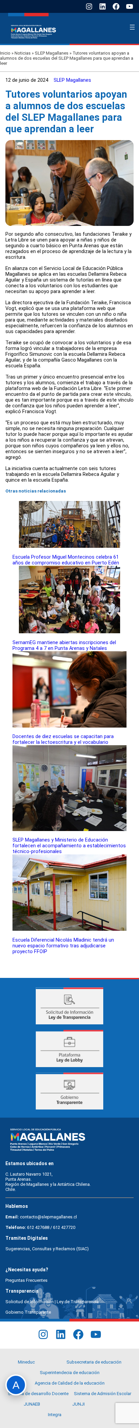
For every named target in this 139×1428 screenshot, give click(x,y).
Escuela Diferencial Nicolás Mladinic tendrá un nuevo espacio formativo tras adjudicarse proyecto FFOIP (63, 945)
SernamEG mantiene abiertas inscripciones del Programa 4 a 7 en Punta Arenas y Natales (64, 645)
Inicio (5, 53)
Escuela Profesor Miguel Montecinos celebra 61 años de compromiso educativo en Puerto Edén (65, 560)
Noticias (23, 53)
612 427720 (64, 1227)
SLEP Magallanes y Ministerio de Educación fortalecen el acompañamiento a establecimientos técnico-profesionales (69, 845)
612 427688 (38, 1227)
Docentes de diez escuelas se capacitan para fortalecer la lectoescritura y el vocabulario (63, 739)
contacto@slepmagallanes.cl (48, 1216)
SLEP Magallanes (51, 53)
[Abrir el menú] (132, 27)
